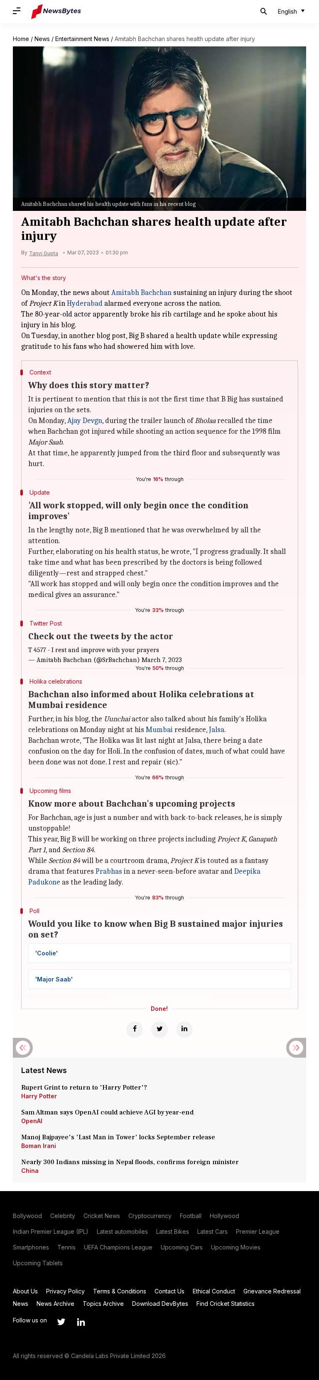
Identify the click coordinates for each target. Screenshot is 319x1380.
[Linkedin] (184, 1029)
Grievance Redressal (272, 1291)
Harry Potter (39, 1096)
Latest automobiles (122, 1231)
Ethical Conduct (214, 1291)
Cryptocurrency (150, 1215)
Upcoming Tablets (38, 1262)
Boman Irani (38, 1145)
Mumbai (159, 729)
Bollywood (27, 1215)
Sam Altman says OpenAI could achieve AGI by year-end (107, 1112)
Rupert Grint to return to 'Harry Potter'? (84, 1087)
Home (21, 38)
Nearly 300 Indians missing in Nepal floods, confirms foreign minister (130, 1162)
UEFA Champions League (118, 1247)
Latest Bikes (172, 1231)
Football (190, 1215)
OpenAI (31, 1120)
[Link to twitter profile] (61, 1322)
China (30, 1170)
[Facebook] (134, 1029)
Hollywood (224, 1215)
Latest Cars (212, 1231)
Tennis (66, 1247)
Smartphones (31, 1247)
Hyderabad (85, 303)
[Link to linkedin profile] (81, 1322)
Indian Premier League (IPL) (50, 1231)
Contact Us (169, 1291)
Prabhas (109, 871)
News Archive (55, 1303)
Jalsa (216, 729)
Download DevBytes (160, 1303)
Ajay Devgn (84, 420)
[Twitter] (159, 1029)
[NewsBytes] (56, 12)
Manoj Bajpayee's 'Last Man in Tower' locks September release (118, 1137)
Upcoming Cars (182, 1247)
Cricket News (101, 1215)
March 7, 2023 (162, 660)
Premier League (258, 1231)
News (42, 38)
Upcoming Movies (235, 1247)
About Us (25, 1291)
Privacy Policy (65, 1291)
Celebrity (62, 1215)
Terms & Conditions (119, 1291)
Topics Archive (103, 1303)
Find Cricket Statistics (225, 1303)
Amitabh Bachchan (141, 292)
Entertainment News (82, 38)
